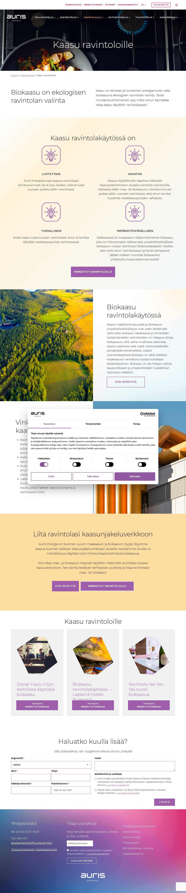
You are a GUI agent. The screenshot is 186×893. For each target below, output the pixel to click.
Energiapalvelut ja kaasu (139, 826)
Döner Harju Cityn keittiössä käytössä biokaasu (36, 689)
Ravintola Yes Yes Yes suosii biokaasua (146, 689)
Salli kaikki (134, 476)
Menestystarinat (93, 5)
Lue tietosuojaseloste (118, 785)
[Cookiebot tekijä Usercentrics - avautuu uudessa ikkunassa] (142, 414)
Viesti (98, 758)
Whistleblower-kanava (138, 848)
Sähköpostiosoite (21, 783)
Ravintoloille (92, 17)
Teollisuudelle (43, 17)
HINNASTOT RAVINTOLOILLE (107, 586)
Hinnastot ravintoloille (93, 271)
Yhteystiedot (131, 842)
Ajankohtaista (73, 5)
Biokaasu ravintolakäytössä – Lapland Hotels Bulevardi (92, 692)
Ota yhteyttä (161, 5)
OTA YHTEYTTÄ (126, 382)
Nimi (14, 771)
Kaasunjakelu (132, 831)
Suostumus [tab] (49, 424)
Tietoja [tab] (136, 424)
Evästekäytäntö (133, 853)
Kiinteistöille (68, 17)
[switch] (77, 464)
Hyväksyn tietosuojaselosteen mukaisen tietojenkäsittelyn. (89, 852)
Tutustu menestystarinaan (41, 705)
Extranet (110, 5)
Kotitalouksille (118, 17)
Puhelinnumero (60, 783)
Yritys (54, 771)
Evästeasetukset (46, 849)
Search (176, 5)
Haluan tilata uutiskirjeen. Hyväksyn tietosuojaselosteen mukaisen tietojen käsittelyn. (131, 791)
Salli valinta (93, 476)
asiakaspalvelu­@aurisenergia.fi (31, 842)
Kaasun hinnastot (128, 5)
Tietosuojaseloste (22, 849)
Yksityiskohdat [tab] (93, 424)
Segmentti (17, 758)
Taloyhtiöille (143, 17)
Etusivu (15, 75)
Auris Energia (168, 17)
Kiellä (51, 476)
